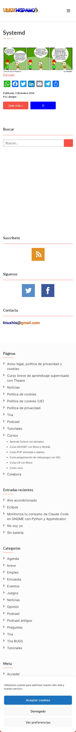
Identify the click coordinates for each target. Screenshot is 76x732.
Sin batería (15, 533)
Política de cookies (21, 394)
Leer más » (16, 105)
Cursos (12, 435)
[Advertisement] (38, 196)
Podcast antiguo (19, 620)
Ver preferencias (38, 722)
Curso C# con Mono (21, 462)
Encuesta (14, 579)
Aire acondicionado (22, 500)
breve (11, 565)
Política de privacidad (24, 408)
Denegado (38, 711)
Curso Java (16, 467)
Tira (10, 415)
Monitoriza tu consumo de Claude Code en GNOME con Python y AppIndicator (38, 516)
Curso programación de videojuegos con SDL (35, 457)
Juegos (12, 593)
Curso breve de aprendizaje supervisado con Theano (38, 378)
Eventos (13, 586)
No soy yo (15, 526)
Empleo (13, 572)
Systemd (14, 32)
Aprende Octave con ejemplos (27, 441)
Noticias (13, 387)
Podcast (13, 422)
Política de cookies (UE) (25, 401)
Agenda (13, 559)
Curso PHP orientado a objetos (27, 452)
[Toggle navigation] (68, 11)
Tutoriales (14, 429)
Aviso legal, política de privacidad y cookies (34, 366)
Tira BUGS (15, 641)
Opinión (13, 607)
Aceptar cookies (38, 700)
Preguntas (14, 627)
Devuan (9, 75)
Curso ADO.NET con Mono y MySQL (30, 446)
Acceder (13, 674)
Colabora (14, 474)
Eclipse (12, 507)
